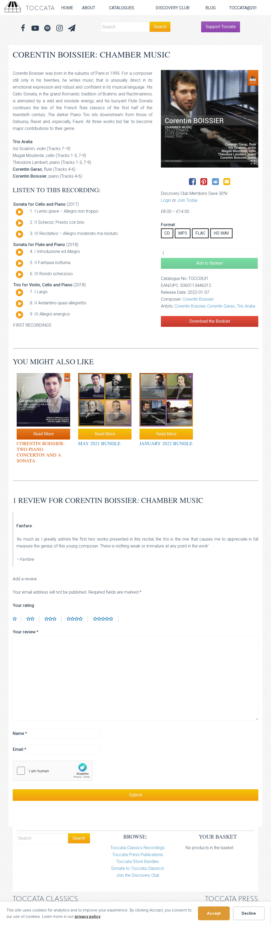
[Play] (19, 212)
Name (20, 733)
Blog (210, 7)
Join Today (187, 200)
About (88, 7)
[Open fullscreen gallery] (253, 162)
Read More (43, 433)
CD (167, 233)
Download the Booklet (209, 321)
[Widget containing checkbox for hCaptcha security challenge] (53, 771)
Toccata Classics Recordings (137, 847)
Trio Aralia (246, 306)
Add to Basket (209, 263)
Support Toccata (221, 26)
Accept (214, 913)
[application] (17, 213)
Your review (25, 631)
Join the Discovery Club (137, 875)
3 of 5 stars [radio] (52, 618)
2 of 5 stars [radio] (32, 618)
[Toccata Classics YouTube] (35, 28)
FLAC (200, 233)
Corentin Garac (221, 306)
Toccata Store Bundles (137, 861)
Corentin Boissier (198, 299)
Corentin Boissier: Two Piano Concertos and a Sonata (41, 452)
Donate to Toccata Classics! (137, 868)
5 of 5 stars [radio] (106, 618)
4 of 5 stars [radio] (77, 618)
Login (166, 200)
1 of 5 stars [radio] (17, 618)
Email (19, 749)
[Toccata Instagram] (59, 28)
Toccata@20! (243, 7)
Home (67, 7)
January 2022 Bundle (165, 443)
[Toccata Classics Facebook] (23, 28)
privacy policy (87, 916)
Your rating (23, 605)
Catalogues (121, 7)
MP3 (182, 233)
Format (168, 225)
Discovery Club (172, 7)
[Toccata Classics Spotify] (47, 28)
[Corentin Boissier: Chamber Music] (209, 119)
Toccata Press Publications (137, 854)
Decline (249, 913)
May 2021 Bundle (99, 443)
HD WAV (221, 233)
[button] (72, 28)
